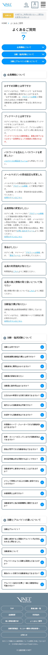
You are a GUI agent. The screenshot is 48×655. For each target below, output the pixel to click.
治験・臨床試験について (24, 54)
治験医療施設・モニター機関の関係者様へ (24, 628)
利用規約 (36, 615)
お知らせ (24, 635)
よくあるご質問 (36, 621)
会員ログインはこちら (13, 198)
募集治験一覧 (36, 608)
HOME (4, 23)
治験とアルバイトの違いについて (24, 61)
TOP (12, 608)
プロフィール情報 (29, 97)
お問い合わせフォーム (26, 231)
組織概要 (12, 615)
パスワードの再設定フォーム (15, 161)
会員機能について (24, 47)
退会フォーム (15, 255)
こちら (16, 271)
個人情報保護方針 (12, 621)
